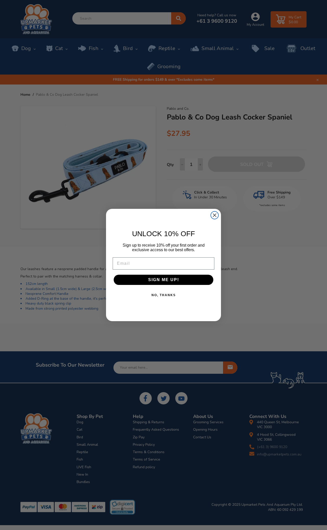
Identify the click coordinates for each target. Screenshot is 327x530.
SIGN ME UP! (163, 280)
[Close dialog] (214, 215)
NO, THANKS (163, 295)
